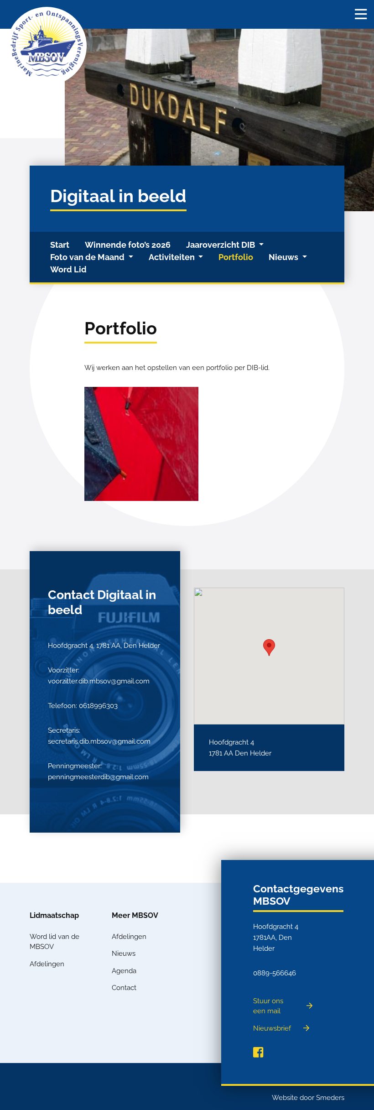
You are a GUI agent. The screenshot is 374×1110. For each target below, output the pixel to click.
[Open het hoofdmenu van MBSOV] (361, 14)
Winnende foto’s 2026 (128, 245)
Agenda (124, 971)
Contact (124, 988)
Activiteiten (173, 257)
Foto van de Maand (88, 257)
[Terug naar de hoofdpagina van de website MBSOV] (47, 46)
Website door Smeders (308, 1098)
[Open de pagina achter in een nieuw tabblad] (258, 1052)
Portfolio (235, 257)
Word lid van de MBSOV (54, 942)
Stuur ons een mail (268, 1006)
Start (59, 245)
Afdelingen (47, 964)
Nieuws (284, 257)
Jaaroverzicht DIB (221, 245)
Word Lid (68, 269)
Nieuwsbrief (272, 1028)
